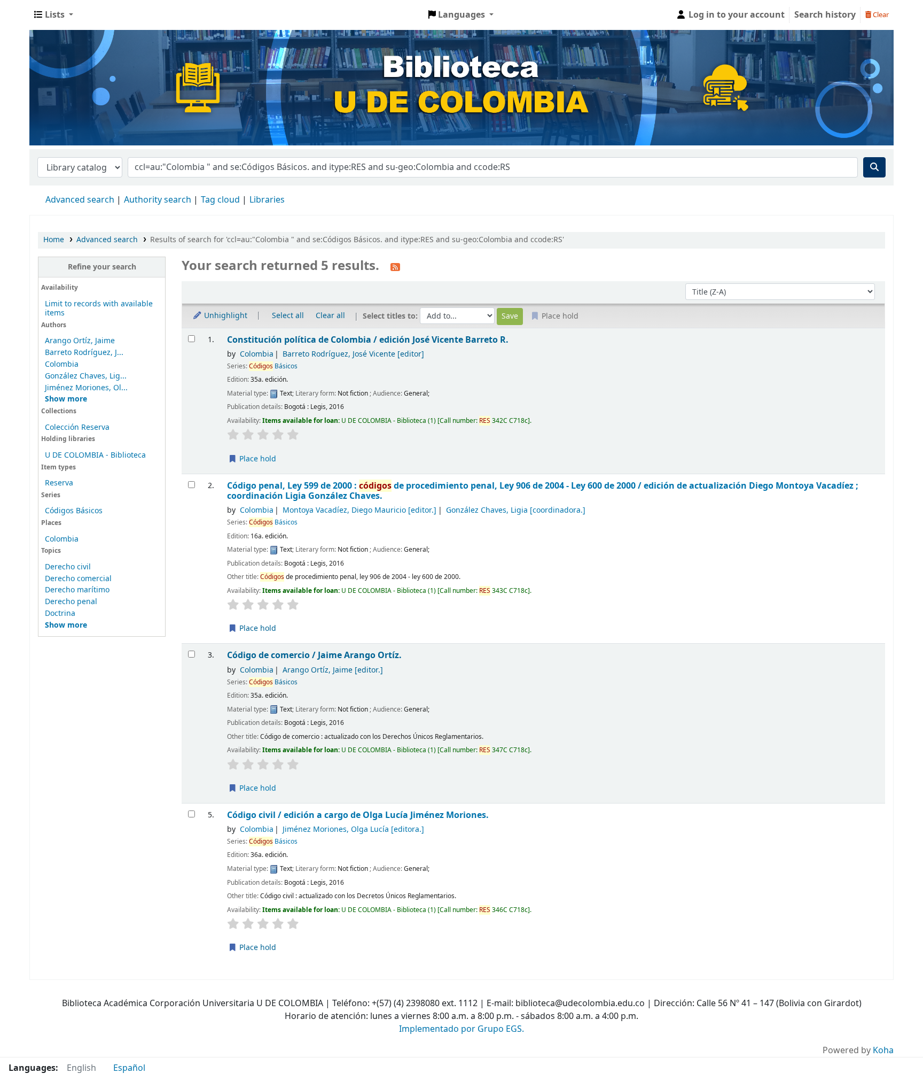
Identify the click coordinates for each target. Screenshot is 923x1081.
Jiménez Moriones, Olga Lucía (353, 829)
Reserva (59, 483)
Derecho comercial (78, 578)
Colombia (62, 364)
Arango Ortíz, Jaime (80, 340)
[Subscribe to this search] (395, 267)
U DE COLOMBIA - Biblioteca (95, 455)
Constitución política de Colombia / (368, 340)
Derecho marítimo (77, 590)
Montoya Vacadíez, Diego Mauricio (359, 510)
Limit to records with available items (99, 308)
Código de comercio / (314, 655)
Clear (880, 15)
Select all (288, 315)
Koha (883, 1050)
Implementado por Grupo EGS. (461, 1029)
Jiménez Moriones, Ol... (86, 387)
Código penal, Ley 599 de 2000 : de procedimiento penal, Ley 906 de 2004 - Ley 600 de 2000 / (542, 491)
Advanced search (79, 200)
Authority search (157, 200)
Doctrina (60, 613)
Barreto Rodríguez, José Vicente (353, 354)
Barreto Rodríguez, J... (84, 352)
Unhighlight (224, 315)
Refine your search (102, 267)
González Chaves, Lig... (86, 376)
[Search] (874, 167)
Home (53, 239)
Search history (825, 15)
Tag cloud (220, 200)
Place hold (256, 459)
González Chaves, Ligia (515, 510)
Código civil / (358, 815)
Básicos (273, 366)
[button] (53, 15)
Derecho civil (68, 567)
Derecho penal (71, 601)
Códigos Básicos (74, 510)
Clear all (330, 315)
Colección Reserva (77, 427)
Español (129, 1068)
